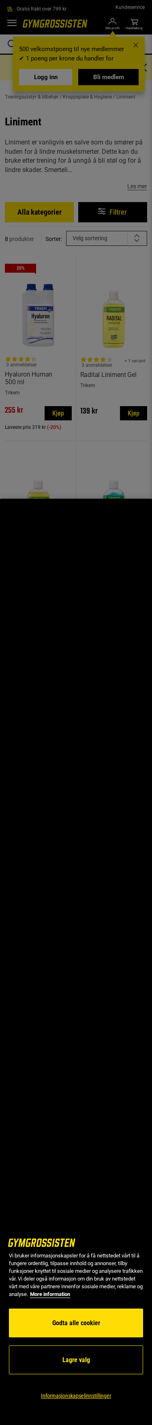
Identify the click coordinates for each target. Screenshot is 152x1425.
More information (50, 1294)
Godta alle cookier (76, 1323)
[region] (76, 962)
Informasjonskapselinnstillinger (76, 1396)
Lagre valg (76, 1360)
